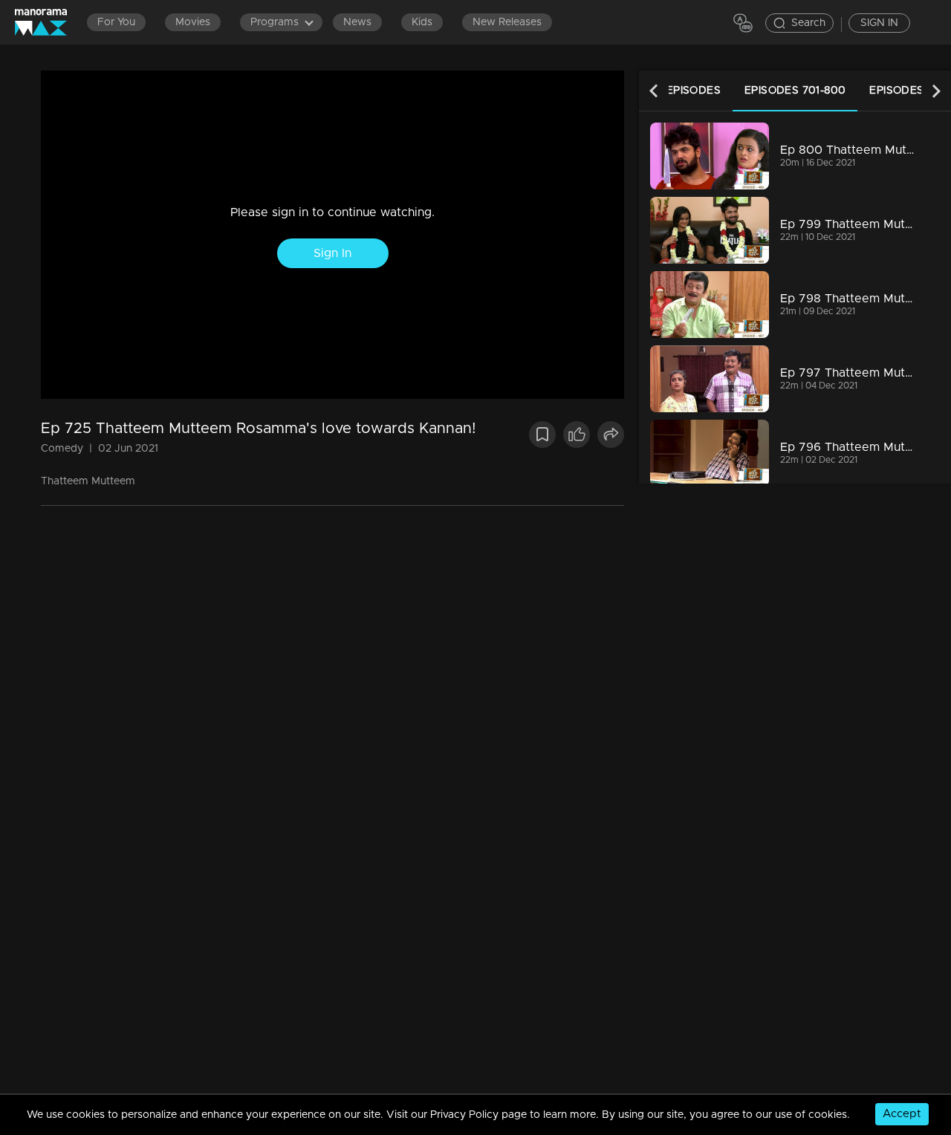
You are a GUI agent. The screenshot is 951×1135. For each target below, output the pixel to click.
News (357, 22)
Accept (902, 1113)
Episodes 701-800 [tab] (794, 90)
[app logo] (48, 22)
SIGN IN (879, 23)
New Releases (507, 22)
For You (116, 22)
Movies (192, 22)
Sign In (332, 253)
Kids (422, 22)
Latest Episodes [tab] (671, 90)
